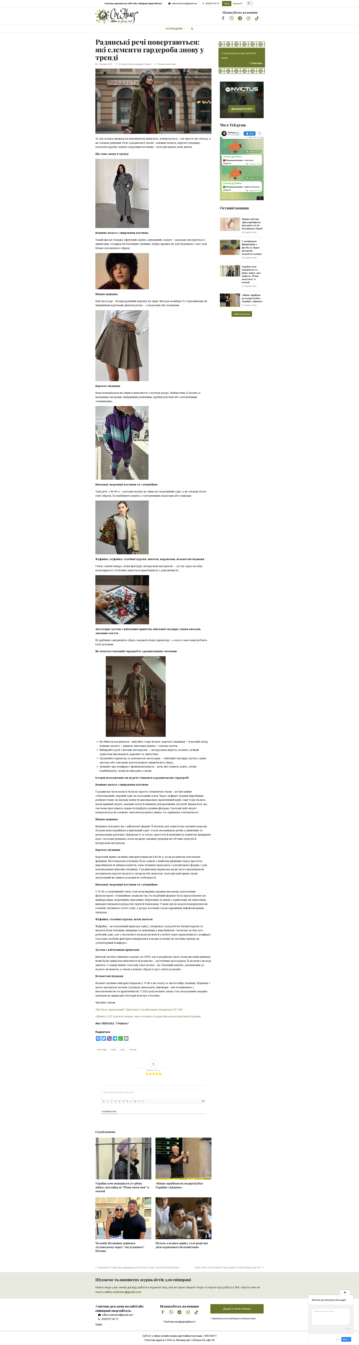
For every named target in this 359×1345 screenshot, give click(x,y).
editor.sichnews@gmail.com (184, 3)
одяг (122, 1049)
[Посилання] (135, 1101)
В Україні (123, 64)
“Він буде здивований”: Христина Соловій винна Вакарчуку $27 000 (138, 1009)
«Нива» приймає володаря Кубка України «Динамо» (179, 1185)
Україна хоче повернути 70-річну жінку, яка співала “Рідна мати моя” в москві (122, 1187)
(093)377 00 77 (212, 3)
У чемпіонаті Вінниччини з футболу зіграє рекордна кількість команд (252, 247)
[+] (142, 1101)
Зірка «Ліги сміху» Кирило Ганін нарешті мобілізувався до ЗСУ (228, 1267)
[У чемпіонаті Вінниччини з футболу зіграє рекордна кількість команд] (230, 247)
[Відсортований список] (119, 1101)
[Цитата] (127, 1101)
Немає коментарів (167, 64)
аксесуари (102, 1049)
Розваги (147, 64)
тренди (132, 1049)
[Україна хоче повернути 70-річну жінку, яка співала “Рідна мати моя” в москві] (230, 270)
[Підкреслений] (112, 1101)
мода (113, 1049)
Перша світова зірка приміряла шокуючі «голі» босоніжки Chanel (252, 224)
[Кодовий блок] (131, 1101)
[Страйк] (116, 1101)
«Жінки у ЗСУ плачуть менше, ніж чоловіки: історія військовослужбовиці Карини (148, 1016)
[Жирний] (104, 1101)
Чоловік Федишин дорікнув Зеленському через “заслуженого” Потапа (119, 1247)
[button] (192, 28)
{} (139, 1101)
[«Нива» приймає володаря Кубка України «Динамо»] (230, 300)
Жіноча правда (135, 64)
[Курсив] (108, 1101)
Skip (337, 1339)
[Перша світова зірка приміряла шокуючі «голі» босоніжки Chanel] (230, 224)
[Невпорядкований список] (123, 1101)
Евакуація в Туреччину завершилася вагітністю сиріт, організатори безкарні (139, 1267)
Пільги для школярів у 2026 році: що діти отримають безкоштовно (182, 1245)
